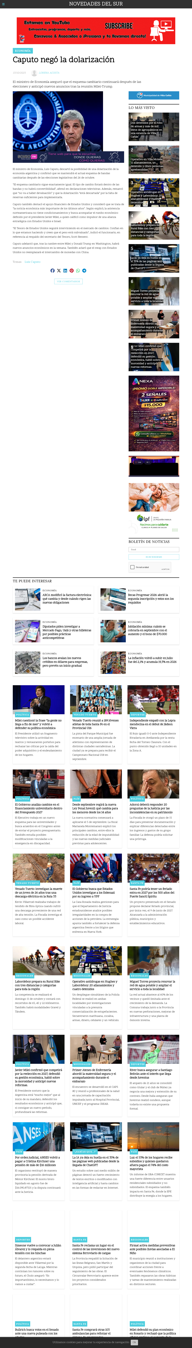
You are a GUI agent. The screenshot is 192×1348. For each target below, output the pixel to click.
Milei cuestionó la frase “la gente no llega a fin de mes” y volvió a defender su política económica (38, 724)
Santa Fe (137, 883)
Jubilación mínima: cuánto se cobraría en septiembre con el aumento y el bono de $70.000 (147, 630)
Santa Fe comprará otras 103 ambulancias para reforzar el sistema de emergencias (91, 1334)
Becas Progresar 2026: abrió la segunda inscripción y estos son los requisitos (151, 599)
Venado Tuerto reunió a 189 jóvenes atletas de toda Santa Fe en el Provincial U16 (95, 724)
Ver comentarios (68, 281)
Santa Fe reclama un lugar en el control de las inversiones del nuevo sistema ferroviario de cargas (95, 1249)
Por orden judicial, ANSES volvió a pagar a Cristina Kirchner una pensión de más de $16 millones (37, 1161)
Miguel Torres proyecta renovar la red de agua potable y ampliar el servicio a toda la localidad (152, 985)
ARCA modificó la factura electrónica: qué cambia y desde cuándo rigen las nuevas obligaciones (67, 599)
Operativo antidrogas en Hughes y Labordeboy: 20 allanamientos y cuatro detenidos (94, 985)
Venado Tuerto (85, 714)
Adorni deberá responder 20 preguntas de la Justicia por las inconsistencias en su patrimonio (151, 808)
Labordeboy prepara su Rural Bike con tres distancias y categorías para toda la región (37, 985)
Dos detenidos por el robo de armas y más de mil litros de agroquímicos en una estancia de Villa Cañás (146, 130)
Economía (23, 50)
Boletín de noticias (149, 541)
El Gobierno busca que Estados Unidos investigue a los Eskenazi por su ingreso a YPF (93, 893)
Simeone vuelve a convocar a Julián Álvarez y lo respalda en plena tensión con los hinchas (38, 1249)
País (77, 798)
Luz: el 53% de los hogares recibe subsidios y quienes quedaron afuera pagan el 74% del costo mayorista (151, 1163)
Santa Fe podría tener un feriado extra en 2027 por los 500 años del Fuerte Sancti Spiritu (152, 893)
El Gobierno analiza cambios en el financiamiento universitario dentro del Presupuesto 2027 (38, 808)
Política (22, 714)
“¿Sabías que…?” (85, 1151)
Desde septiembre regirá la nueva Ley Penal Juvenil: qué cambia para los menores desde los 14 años (95, 808)
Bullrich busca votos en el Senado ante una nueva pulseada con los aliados (37, 1334)
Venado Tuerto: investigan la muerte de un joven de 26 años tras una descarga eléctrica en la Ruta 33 (38, 893)
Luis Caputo (32, 261)
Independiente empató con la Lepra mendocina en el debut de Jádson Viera (152, 724)
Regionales (24, 975)
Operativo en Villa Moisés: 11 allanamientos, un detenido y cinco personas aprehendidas (147, 165)
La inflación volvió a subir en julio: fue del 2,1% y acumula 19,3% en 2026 (152, 660)
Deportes (138, 714)
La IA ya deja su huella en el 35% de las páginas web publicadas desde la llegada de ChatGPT (95, 1161)
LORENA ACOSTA (49, 73)
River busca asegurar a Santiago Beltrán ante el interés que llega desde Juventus (151, 1074)
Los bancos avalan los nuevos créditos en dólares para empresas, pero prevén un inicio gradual (65, 662)
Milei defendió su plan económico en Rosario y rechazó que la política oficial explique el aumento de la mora (153, 1336)
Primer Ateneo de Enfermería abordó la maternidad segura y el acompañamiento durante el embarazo (94, 1076)
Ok (134, 1342)
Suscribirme (154, 557)
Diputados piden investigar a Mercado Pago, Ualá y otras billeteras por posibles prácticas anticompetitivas (67, 632)
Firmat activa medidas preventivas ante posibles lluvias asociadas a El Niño (152, 1249)
